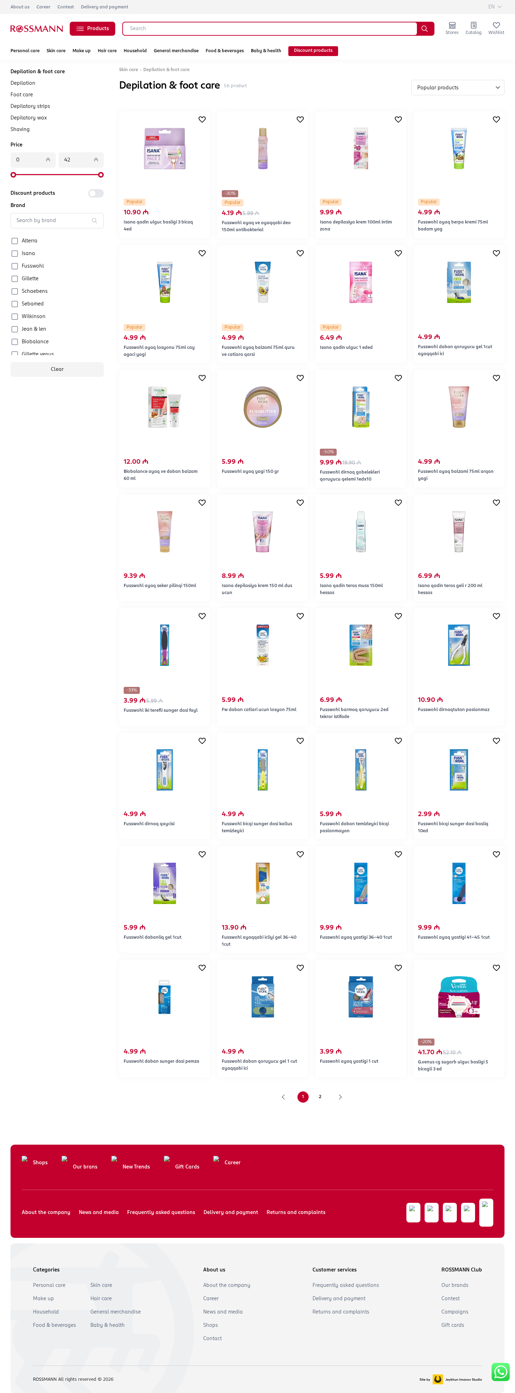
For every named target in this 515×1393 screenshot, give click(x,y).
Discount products (313, 50)
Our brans (85, 1167)
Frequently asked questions (161, 1212)
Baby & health (266, 51)
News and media (99, 1212)
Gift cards (452, 1325)
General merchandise (176, 51)
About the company (46, 1212)
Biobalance (35, 341)
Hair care (107, 51)
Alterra (29, 241)
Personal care (25, 51)
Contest (65, 7)
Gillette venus (38, 354)
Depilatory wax (29, 118)
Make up (82, 51)
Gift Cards (187, 1167)
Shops (40, 1162)
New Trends (136, 1167)
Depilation (23, 83)
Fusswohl (33, 266)
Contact (212, 1338)
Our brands (454, 1285)
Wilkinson (34, 316)
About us (20, 7)
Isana (28, 253)
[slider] (13, 175)
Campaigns (454, 1312)
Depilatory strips (30, 106)
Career (43, 7)
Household (135, 51)
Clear (57, 369)
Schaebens (35, 291)
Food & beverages (225, 51)
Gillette (30, 278)
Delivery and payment (104, 7)
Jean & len (34, 329)
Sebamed (33, 304)
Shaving (20, 129)
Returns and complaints (296, 1212)
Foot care (22, 94)
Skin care (56, 51)
